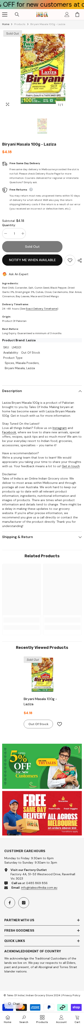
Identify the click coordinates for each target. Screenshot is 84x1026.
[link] (21, 620)
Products (19, 24)
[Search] (17, 14)
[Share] (78, 260)
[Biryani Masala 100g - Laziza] (42, 674)
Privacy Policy (71, 995)
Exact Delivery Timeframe (41, 308)
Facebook (9, 432)
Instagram (60, 428)
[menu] (4, 14)
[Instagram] (23, 902)
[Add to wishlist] (70, 260)
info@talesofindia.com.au (39, 887)
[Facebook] (9, 902)
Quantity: (9, 225)
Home (5, 24)
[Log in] (67, 14)
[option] (42, 69)
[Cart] (77, 14)
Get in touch (71, 466)
